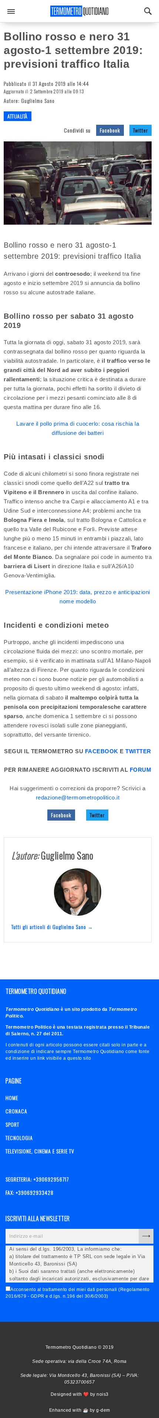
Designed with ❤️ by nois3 (80, 1394)
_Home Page (64, 1333)
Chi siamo (77, 1333)
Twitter (140, 130)
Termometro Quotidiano (79, 11)
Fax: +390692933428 (30, 1192)
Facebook (110, 130)
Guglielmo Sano (38, 100)
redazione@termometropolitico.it (78, 797)
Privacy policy (90, 1333)
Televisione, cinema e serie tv (40, 1151)
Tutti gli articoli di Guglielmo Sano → (52, 927)
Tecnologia (19, 1138)
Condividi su (77, 130)
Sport (12, 1124)
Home (12, 1098)
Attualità (17, 116)
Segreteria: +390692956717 (37, 1179)
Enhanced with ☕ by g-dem (79, 1410)
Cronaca (16, 1111)
